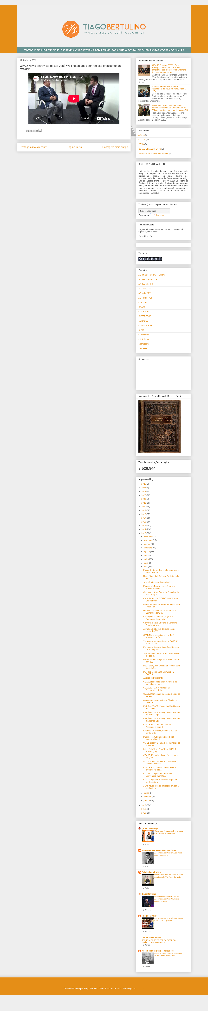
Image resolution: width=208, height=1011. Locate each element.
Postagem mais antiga (115, 147)
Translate (160, 215)
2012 (143, 805)
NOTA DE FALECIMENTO (149, 149)
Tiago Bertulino (149, 894)
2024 (143, 491)
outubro (147, 544)
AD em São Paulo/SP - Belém (151, 275)
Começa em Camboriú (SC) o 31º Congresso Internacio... (158, 618)
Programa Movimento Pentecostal (153, 153)
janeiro (147, 800)
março (147, 793)
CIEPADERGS (144, 316)
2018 (143, 514)
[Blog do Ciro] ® (149, 916)
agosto (147, 552)
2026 (143, 484)
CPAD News (143, 335)
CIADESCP (143, 312)
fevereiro (148, 797)
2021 (143, 503)
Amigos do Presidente (153, 678)
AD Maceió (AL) (145, 289)
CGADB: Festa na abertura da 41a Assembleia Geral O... (158, 725)
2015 (143, 525)
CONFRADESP (145, 325)
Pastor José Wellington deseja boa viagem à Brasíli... (158, 738)
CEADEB (142, 302)
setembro (148, 548)
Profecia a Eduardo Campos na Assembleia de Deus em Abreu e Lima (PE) (169, 88)
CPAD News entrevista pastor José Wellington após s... (158, 636)
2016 (143, 522)
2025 (143, 488)
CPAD (141, 144)
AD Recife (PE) (145, 298)
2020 (143, 507)
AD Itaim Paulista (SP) (148, 279)
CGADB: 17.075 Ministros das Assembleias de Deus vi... (156, 689)
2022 (143, 499)
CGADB (141, 140)
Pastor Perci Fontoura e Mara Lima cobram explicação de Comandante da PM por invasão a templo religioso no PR (170, 107)
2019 (143, 510)
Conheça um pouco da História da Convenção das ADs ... (158, 774)
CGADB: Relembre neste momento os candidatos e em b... (160, 683)
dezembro (148, 536)
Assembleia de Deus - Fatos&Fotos (158, 951)
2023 (143, 495)
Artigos (141, 135)
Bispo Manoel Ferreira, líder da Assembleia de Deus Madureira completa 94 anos (166, 898)
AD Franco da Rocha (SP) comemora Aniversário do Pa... (159, 762)
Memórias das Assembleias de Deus (159, 850)
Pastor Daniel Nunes (151, 938)
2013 (143, 533)
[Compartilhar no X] (33, 130)
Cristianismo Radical (151, 872)
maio (146, 563)
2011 (143, 809)
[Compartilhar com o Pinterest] (40, 130)
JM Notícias (143, 339)
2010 (143, 813)
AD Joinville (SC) (146, 284)
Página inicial (75, 147)
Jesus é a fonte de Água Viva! (156, 582)
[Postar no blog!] (30, 130)
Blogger (140, 988)
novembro (148, 540)
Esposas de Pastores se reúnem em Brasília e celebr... (159, 587)
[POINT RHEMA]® (150, 828)
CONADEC (143, 321)
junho (146, 559)
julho (146, 555)
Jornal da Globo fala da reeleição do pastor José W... (159, 630)
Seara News (143, 344)
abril (146, 567)
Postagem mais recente (33, 147)
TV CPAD (142, 348)
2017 (143, 518)
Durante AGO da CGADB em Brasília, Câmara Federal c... (159, 612)
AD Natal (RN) (144, 293)
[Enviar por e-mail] (27, 130)
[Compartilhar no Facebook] (37, 130)
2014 (143, 529)
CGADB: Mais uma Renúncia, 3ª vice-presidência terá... (159, 768)
